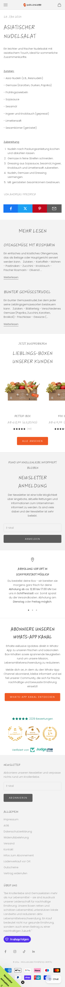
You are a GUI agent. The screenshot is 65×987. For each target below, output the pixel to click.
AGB (6, 825)
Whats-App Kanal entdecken (32, 697)
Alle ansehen (32, 441)
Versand (9, 843)
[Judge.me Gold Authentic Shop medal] (15, 733)
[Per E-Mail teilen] (54, 208)
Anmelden (32, 539)
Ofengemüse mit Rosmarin (29, 245)
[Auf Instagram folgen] (15, 951)
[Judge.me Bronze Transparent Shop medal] (32, 733)
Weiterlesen (11, 277)
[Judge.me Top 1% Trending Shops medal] (50, 733)
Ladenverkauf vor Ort (17, 861)
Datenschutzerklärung (18, 831)
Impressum (11, 819)
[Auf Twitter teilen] (25, 208)
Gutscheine (11, 867)
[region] (32, 580)
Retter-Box (22, 416)
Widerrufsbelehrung (16, 837)
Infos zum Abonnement (19, 855)
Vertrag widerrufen (15, 873)
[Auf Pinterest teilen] (40, 208)
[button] (11, 976)
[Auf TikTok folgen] (24, 951)
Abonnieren (18, 797)
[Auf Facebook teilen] (11, 208)
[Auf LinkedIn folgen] (33, 951)
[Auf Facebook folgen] (5, 951)
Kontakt (8, 849)
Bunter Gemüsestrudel (27, 292)
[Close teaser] (23, 982)
